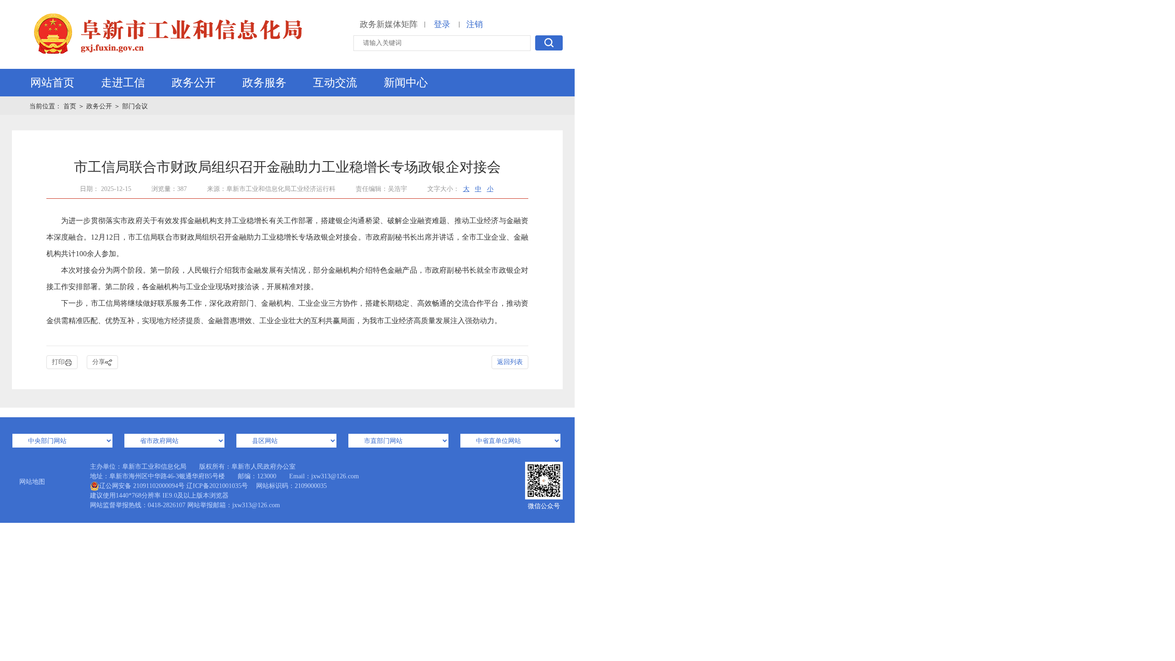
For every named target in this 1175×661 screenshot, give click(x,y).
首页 (70, 106)
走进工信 (123, 83)
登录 (442, 24)
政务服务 (264, 83)
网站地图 (32, 481)
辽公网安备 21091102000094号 (142, 485)
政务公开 (194, 83)
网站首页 (52, 83)
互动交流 (335, 83)
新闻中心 (406, 83)
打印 (58, 362)
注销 (474, 24)
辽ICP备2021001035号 (217, 485)
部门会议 (135, 106)
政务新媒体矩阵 (389, 24)
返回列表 (510, 362)
